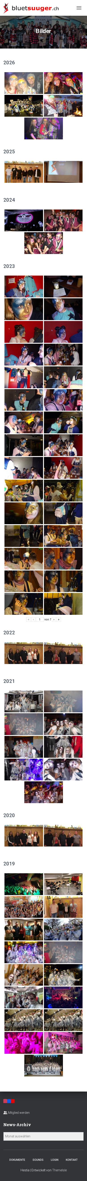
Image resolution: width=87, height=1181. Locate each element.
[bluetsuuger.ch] (32, 7)
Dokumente (17, 1159)
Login (54, 1159)
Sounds (38, 1159)
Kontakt (72, 1159)
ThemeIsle (59, 1170)
